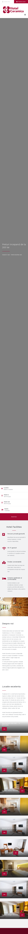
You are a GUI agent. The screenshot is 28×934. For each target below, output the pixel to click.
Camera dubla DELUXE (10, 791)
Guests (6, 508)
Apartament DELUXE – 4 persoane (11, 724)
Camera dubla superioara (11, 870)
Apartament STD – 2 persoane (13, 890)
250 (22, 915)
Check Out (7, 501)
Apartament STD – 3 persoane (13, 828)
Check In (6, 494)
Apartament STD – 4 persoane (13, 766)
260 (4, 873)
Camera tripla (7, 853)
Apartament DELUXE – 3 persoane (11, 744)
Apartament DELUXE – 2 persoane (11, 807)
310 (4, 770)
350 (4, 729)
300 (22, 790)
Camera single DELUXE (10, 915)
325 (4, 749)
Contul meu (7, 1)
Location (6, 487)
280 (16, 852)
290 (4, 832)
